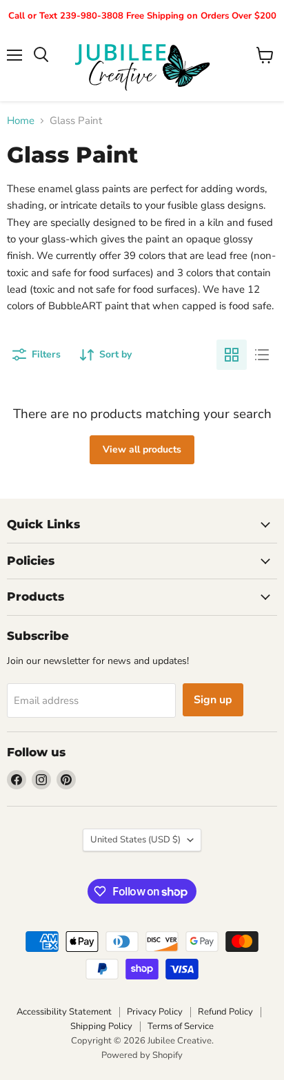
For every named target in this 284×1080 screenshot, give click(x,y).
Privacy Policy (155, 1012)
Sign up (213, 699)
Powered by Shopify (142, 1055)
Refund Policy (225, 1012)
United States (135, 839)
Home (20, 121)
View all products (142, 449)
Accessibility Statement (64, 1012)
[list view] (262, 355)
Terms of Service (181, 1026)
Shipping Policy (101, 1026)
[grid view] (231, 355)
